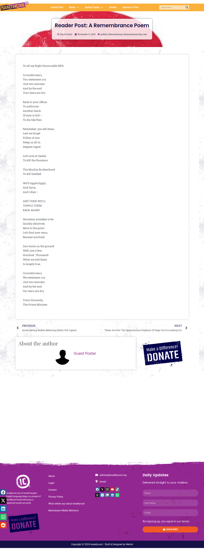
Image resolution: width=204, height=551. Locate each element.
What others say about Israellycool (66, 503)
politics (104, 34)
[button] (3, 492)
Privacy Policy (55, 496)
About (72, 7)
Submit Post (57, 7)
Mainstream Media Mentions (63, 510)
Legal (51, 483)
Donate (112, 7)
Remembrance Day (133, 34)
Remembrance (116, 34)
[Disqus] (102, 420)
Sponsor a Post (130, 7)
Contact (52, 489)
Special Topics (92, 7)
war (145, 34)
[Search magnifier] (187, 7)
